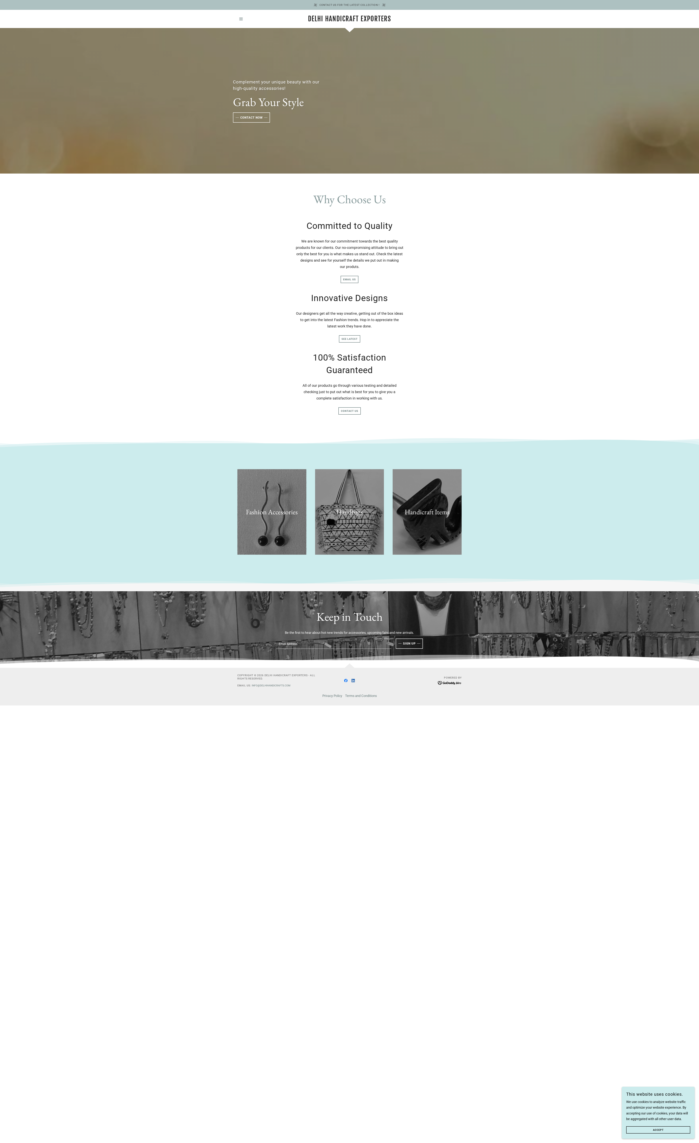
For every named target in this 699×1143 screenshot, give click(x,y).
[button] (241, 19)
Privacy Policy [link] (332, 696)
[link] (349, 20)
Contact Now (251, 117)
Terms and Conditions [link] (361, 696)
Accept (658, 1129)
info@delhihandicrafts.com (271, 685)
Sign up (409, 643)
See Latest (349, 338)
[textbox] (333, 644)
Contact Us (349, 411)
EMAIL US (349, 279)
